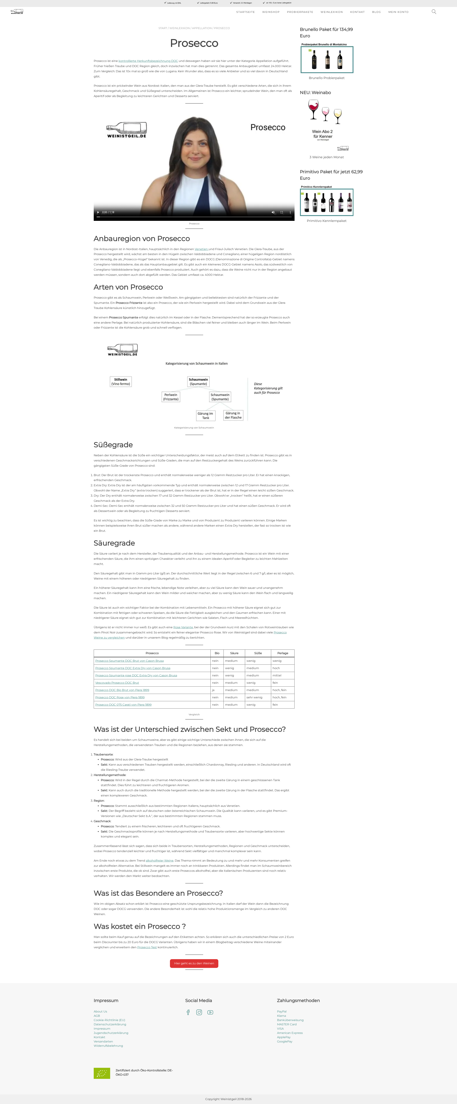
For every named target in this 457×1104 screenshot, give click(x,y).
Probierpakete (300, 12)
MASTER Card (287, 1024)
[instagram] (199, 1012)
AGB (97, 1015)
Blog (376, 12)
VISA (280, 1028)
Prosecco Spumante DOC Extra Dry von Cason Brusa (132, 668)
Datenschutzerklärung (110, 1024)
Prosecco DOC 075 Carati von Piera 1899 (123, 704)
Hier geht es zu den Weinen (194, 963)
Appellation (202, 28)
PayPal (282, 1011)
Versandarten (103, 1041)
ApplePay (284, 1037)
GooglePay (284, 1041)
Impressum (102, 1028)
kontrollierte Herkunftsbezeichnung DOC (148, 61)
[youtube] (210, 1012)
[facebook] (188, 1012)
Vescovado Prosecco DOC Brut (117, 682)
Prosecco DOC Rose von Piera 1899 (120, 697)
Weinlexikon (332, 12)
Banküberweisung (290, 1020)
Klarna (281, 1015)
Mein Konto (398, 12)
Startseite (245, 12)
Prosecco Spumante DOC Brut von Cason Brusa (129, 661)
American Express (290, 1033)
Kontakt (357, 12)
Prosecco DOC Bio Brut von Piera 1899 (122, 690)
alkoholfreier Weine (160, 860)
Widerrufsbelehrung (108, 1045)
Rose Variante (183, 627)
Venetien (202, 249)
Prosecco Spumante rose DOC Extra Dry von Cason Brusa (136, 675)
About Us (100, 1011)
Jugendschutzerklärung (111, 1033)
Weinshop (271, 12)
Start (163, 28)
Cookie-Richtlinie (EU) (109, 1020)
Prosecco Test (147, 947)
